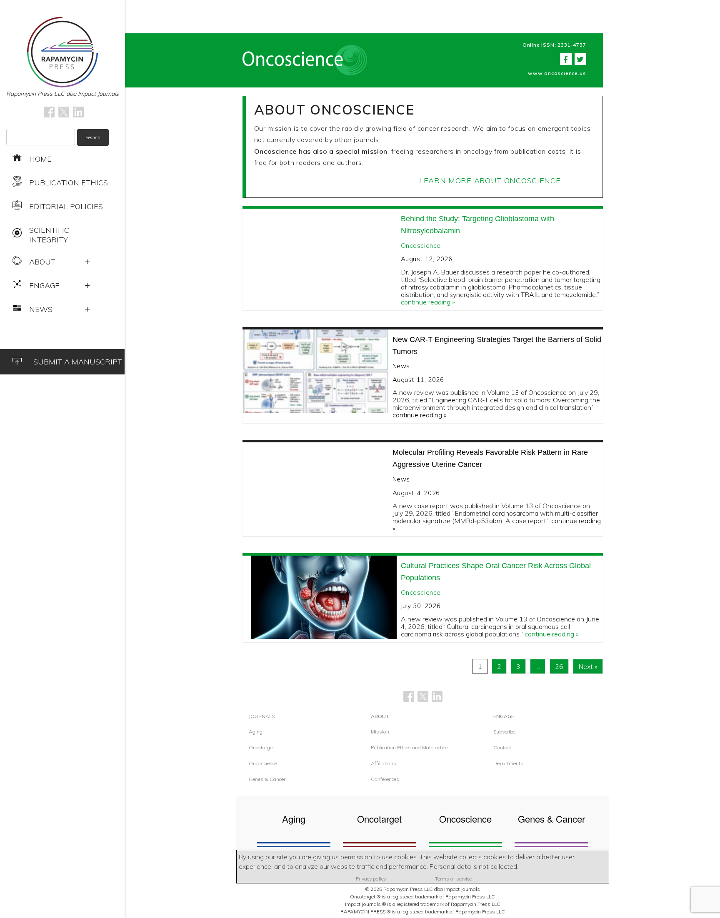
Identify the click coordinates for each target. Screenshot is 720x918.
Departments (508, 763)
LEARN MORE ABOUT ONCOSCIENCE (490, 180)
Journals (262, 716)
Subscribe (504, 731)
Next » (588, 666)
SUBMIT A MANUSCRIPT (77, 362)
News (401, 366)
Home (40, 159)
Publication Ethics (68, 182)
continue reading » (428, 302)
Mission (380, 731)
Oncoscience (421, 245)
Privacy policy (371, 879)
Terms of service (453, 879)
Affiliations (383, 763)
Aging (255, 731)
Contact (502, 747)
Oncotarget (261, 747)
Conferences (385, 779)
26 (559, 666)
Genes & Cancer (267, 779)
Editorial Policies (66, 206)
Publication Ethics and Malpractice (409, 747)
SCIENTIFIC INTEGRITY (49, 234)
